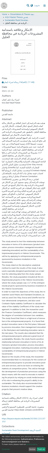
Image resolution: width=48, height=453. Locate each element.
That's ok (41, 449)
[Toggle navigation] (44, 5)
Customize (6, 449)
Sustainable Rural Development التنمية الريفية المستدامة (17, 20)
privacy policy (31, 444)
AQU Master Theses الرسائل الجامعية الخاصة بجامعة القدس (17, 17)
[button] (32, 5)
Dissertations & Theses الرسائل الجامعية (22, 14)
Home (4, 14)
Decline (32, 449)
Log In (37, 5)
